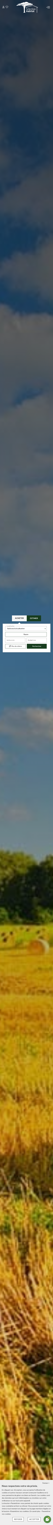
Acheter (19, 618)
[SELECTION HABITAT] (27, 7)
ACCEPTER (34, 1519)
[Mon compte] (3, 7)
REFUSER (18, 1519)
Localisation (11, 626)
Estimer (34, 618)
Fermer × (46, 1483)
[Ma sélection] (7, 7)
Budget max (32, 640)
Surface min (11, 640)
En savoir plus (35, 1511)
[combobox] (26, 628)
